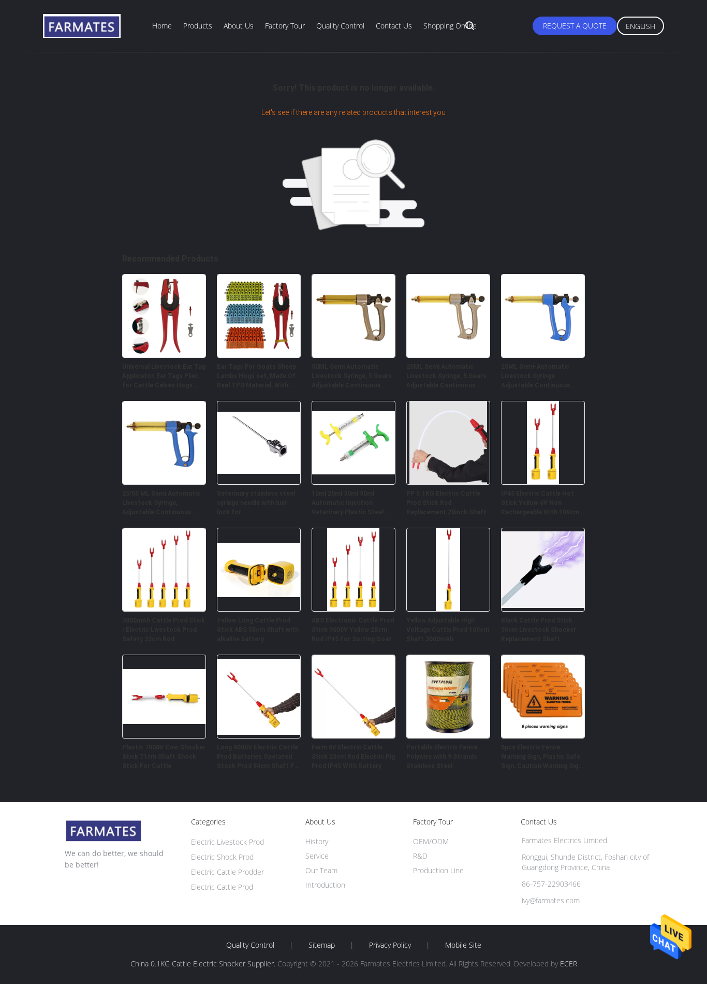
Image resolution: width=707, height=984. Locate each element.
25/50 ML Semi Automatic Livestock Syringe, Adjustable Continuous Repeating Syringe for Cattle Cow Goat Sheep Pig (163, 503)
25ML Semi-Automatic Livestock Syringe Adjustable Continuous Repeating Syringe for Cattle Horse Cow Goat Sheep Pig (537, 376)
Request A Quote (575, 26)
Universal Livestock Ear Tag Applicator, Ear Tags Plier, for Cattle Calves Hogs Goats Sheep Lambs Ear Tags (163, 376)
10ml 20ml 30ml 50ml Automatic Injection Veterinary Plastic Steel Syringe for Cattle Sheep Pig (349, 503)
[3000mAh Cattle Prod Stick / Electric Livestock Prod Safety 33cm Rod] (164, 608)
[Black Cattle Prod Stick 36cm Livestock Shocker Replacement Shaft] (543, 608)
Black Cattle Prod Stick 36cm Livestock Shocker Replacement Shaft (538, 630)
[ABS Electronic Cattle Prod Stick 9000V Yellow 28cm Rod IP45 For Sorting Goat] (353, 608)
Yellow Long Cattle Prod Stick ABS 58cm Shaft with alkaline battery (258, 630)
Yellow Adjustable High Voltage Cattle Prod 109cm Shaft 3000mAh (447, 630)
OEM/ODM (431, 841)
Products (197, 26)
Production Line (438, 870)
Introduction (325, 885)
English (640, 26)
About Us (239, 26)
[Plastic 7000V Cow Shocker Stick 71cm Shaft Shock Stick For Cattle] (164, 735)
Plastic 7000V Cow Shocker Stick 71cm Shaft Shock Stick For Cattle (163, 757)
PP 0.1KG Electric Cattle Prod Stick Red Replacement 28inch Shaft (446, 503)
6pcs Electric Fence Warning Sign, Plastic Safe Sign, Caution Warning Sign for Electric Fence (541, 757)
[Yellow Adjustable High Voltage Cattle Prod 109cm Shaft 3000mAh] (448, 608)
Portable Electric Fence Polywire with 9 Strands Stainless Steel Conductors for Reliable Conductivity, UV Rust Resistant (442, 757)
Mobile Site (463, 945)
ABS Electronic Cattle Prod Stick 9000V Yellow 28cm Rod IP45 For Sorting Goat (353, 630)
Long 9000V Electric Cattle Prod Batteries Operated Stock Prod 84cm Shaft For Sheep (259, 757)
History (316, 841)
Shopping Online (450, 26)
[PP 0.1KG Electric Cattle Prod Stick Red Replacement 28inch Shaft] (448, 481)
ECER (568, 963)
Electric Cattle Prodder (227, 872)
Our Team (321, 870)
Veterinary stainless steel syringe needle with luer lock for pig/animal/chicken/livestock (259, 503)
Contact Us (394, 26)
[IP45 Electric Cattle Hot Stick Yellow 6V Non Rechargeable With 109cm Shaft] (543, 481)
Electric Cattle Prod (222, 887)
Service (317, 856)
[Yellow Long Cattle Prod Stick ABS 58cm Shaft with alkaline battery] (258, 608)
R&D (420, 856)
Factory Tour (285, 26)
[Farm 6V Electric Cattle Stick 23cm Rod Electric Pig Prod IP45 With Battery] (353, 735)
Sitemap (321, 945)
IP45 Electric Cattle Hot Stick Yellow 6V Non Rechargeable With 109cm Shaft (540, 503)
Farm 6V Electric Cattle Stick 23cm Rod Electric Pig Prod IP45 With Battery (353, 757)
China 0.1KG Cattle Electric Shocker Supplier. (203, 963)
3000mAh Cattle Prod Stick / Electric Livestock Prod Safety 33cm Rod (163, 630)
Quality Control (340, 26)
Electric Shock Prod (222, 857)
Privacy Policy (390, 945)
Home (162, 26)
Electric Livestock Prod (227, 842)
